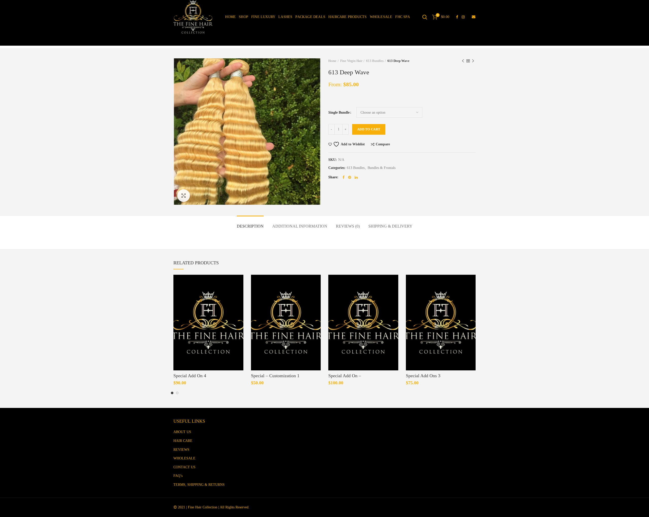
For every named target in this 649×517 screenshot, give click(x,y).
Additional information (299, 226)
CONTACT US (184, 467)
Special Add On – (344, 375)
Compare (383, 144)
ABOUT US (182, 432)
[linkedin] (356, 177)
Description (250, 226)
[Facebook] (457, 17)
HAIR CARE (182, 441)
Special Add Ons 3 (423, 375)
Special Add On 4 (189, 375)
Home (332, 61)
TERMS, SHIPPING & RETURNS (199, 485)
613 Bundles (375, 61)
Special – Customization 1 (275, 375)
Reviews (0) (348, 226)
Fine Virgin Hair (351, 61)
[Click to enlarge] (183, 195)
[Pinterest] (349, 177)
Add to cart (368, 129)
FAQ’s (178, 476)
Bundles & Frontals (381, 168)
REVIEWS (181, 450)
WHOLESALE (184, 458)
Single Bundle (339, 112)
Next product (473, 60)
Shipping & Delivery (390, 226)
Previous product (462, 60)
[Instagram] (463, 17)
